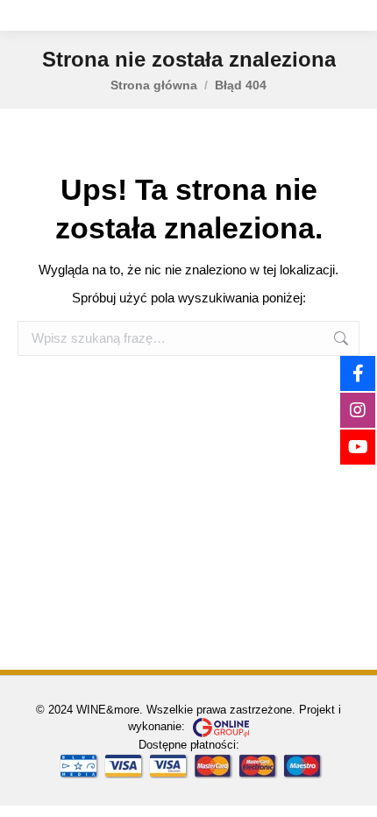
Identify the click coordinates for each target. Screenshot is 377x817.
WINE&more (107, 709)
